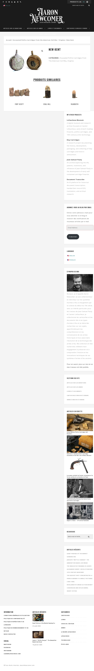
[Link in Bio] (21, 2)
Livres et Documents (55, 28)
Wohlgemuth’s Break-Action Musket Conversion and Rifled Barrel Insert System (80, 588)
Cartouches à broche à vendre (77, 28)
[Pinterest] (10, 2)
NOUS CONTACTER (10, 634)
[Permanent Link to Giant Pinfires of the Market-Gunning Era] (38, 621)
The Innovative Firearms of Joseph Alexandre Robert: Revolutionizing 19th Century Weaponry (80, 569)
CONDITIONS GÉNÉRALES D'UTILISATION (17, 615)
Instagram (7, 650)
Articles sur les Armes (35, 28)
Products (74, 2)
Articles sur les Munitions (12, 28)
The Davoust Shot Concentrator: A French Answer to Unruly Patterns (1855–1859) (79, 578)
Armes (63, 628)
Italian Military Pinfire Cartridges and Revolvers (77, 433)
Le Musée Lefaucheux (68, 632)
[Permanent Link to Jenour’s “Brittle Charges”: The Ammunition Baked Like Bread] (38, 638)
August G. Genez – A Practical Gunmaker (78, 520)
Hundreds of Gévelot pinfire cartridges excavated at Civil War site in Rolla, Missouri (79, 454)
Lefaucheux (65, 636)
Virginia (62, 40)
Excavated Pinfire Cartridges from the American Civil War (35, 40)
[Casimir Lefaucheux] (15, 2)
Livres (63, 619)
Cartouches (65, 615)
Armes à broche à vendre (47, 34)
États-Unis (65, 644)
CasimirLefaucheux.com (12, 654)
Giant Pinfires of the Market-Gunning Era (43, 623)
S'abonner (73, 237)
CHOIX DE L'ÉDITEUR (67, 623)
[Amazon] (18, 2)
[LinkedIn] (12, 2)
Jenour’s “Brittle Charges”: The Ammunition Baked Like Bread (44, 641)
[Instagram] (7, 2)
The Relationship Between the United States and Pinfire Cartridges (79, 499)
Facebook (7, 647)
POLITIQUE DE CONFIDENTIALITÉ (14, 618)
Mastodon (7, 644)
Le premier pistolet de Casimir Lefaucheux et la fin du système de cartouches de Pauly (80, 476)
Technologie (65, 640)
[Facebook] (4, 2)
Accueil (8, 40)
